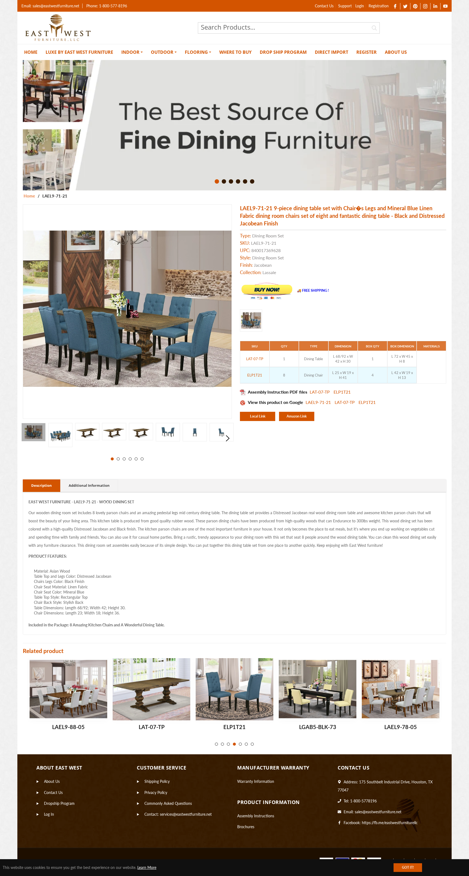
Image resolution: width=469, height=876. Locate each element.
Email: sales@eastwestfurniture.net (50, 6)
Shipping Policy (157, 781)
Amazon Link (297, 416)
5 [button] (245, 181)
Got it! (408, 867)
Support (345, 6)
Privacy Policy (155, 792)
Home (29, 195)
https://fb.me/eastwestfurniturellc (390, 822)
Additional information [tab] (89, 485)
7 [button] (252, 744)
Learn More (146, 867)
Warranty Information (255, 781)
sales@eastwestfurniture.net (378, 811)
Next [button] (227, 438)
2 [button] (224, 181)
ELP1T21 (342, 391)
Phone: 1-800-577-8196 (106, 6)
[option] (234, 125)
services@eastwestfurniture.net (186, 814)
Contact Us (324, 6)
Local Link (257, 416)
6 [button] (252, 181)
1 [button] (217, 181)
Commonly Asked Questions (168, 803)
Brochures (245, 826)
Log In (49, 814)
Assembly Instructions (255, 816)
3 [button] (231, 181)
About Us (52, 781)
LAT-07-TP (320, 391)
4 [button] (238, 181)
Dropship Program (59, 803)
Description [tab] (41, 485)
